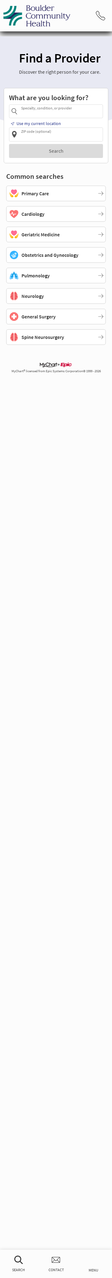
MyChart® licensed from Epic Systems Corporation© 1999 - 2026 (56, 371)
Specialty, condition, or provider (46, 108)
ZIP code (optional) (36, 131)
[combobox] (61, 111)
